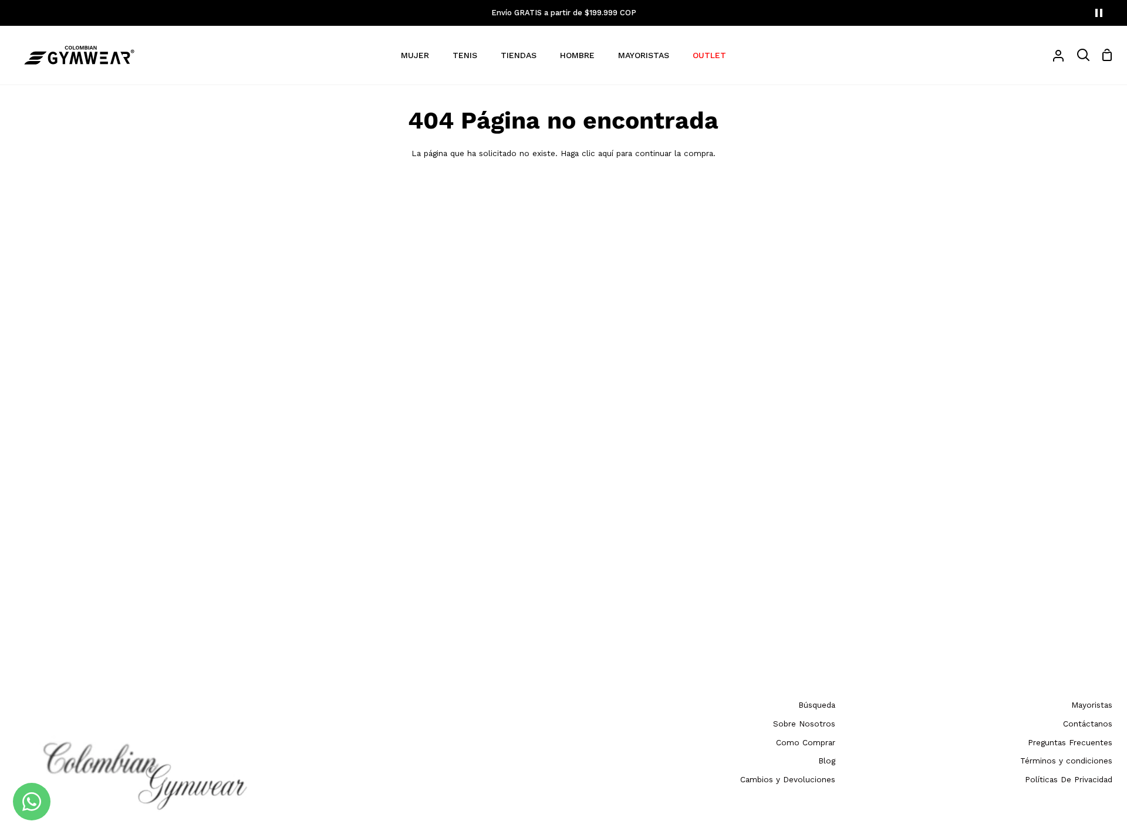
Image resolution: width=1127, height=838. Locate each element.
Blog (826, 760)
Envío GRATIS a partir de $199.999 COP (563, 12)
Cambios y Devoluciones (787, 779)
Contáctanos (1087, 723)
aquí (605, 153)
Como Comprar (805, 742)
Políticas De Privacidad (1068, 779)
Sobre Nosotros (804, 723)
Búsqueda (816, 704)
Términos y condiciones (1066, 760)
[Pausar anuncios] (1099, 13)
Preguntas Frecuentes (1070, 742)
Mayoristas (1091, 704)
